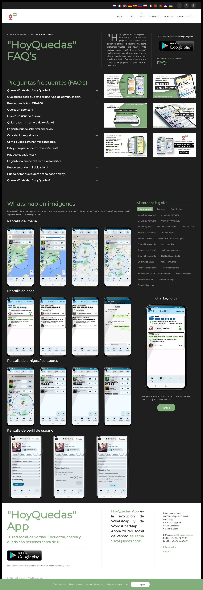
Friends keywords (118, 380)
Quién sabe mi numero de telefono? (30, 122)
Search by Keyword (20, 242)
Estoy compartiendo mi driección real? (32, 148)
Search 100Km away (53, 233)
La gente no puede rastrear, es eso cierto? (34, 161)
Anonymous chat (117, 312)
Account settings (166, 279)
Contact (154, 16)
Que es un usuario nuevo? (24, 116)
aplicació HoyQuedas (44, 34)
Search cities (177, 209)
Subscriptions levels (147, 232)
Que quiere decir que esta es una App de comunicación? (44, 96)
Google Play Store (61, 565)
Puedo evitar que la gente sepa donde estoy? (36, 174)
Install (166, 408)
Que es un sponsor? (20, 109)
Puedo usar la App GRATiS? (25, 103)
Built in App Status (146, 261)
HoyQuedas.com (20, 578)
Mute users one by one (85, 373)
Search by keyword (146, 214)
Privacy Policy (168, 232)
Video (131, 16)
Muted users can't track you (53, 379)
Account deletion (145, 238)
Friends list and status (148, 267)
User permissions (171, 267)
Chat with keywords (53, 311)
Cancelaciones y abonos (22, 135)
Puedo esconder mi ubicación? (27, 167)
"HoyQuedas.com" (126, 541)
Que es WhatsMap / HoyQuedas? (28, 90)
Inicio (119, 16)
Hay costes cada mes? (21, 154)
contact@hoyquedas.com (181, 535)
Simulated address (184, 273)
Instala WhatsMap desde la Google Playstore (175, 36)
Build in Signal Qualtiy (171, 255)
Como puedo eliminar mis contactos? (31, 141)
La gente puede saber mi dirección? (30, 129)
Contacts (20, 380)
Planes (168, 16)
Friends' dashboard (146, 285)
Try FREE (20, 266)
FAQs (142, 16)
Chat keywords (20, 306)
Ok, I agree (140, 584)
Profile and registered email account (154, 273)
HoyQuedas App (14, 565)
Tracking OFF (187, 226)
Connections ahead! (118, 239)
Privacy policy (186, 16)
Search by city (85, 238)
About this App (167, 244)
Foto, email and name (166, 226)
